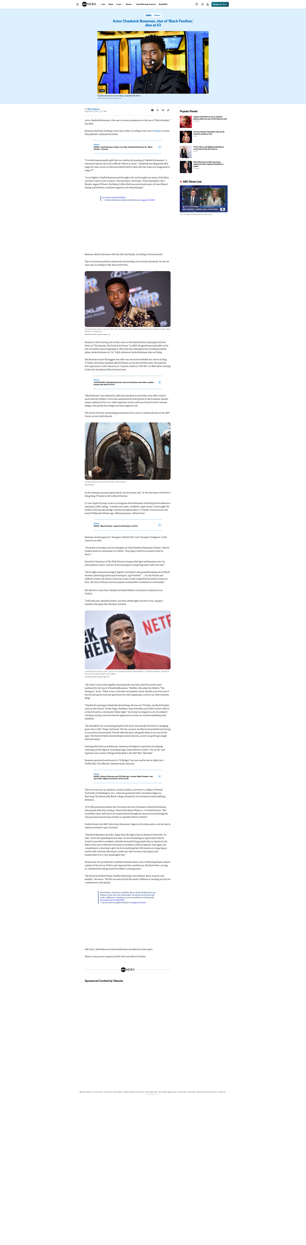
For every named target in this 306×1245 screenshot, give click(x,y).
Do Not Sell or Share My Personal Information (202, 1092)
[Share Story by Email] (163, 110)
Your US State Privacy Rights (112, 1092)
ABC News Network (85, 1092)
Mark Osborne (93, 109)
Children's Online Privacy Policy (133, 1092)
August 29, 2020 (148, 199)
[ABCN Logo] (89, 4)
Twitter (157, 130)
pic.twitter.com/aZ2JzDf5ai (114, 197)
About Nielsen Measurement (167, 1092)
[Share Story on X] (157, 110)
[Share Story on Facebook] (152, 110)
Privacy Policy (97, 1092)
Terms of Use (182, 1092)
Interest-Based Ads (151, 1092)
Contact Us (222, 1092)
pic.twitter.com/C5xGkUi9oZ (112, 899)
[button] (77, 4)
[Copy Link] (168, 110)
